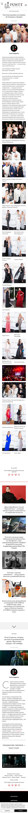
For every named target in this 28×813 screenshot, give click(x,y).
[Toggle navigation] (25, 5)
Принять (21, 810)
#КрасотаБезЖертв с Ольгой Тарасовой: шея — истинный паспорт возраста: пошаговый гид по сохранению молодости (14, 509)
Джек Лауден (16, 777)
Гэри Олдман (18, 775)
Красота (14, 504)
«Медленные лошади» (14, 774)
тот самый (18, 731)
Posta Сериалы (9, 775)
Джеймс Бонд (6, 777)
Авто (14, 534)
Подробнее (7, 810)
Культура (14, 570)
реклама (14, 800)
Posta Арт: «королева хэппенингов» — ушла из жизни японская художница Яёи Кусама (14, 574)
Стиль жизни (14, 598)
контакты (14, 796)
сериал (24, 777)
